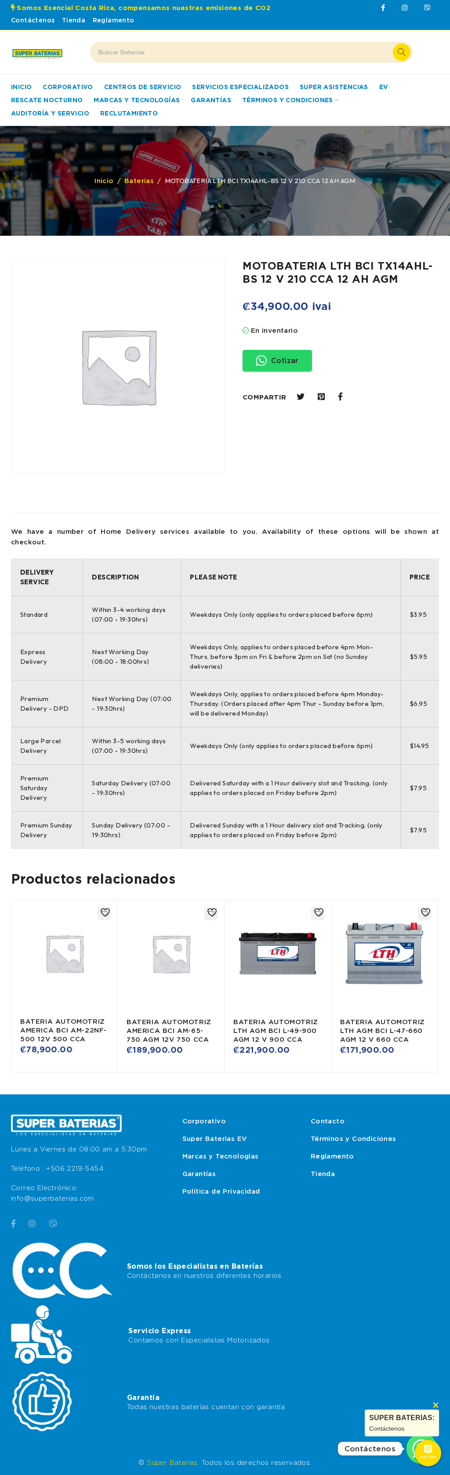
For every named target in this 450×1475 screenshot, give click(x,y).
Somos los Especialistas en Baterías (195, 1266)
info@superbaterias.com (52, 1198)
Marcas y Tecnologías (220, 1156)
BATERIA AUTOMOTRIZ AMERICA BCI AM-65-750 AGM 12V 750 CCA (169, 1030)
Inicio (103, 181)
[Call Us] (53, 1222)
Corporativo (204, 1121)
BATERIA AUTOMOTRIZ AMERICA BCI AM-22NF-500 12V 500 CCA (63, 1030)
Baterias (139, 181)
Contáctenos (32, 20)
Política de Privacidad (221, 1191)
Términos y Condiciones (353, 1139)
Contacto (328, 1121)
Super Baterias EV (214, 1139)
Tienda (73, 20)
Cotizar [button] (285, 360)
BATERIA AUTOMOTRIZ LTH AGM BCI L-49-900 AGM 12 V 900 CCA (275, 1030)
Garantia (143, 1397)
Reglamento (113, 20)
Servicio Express (159, 1331)
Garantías (199, 1174)
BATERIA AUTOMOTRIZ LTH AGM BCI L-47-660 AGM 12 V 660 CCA (382, 1030)
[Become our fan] (13, 1222)
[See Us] (32, 1222)
